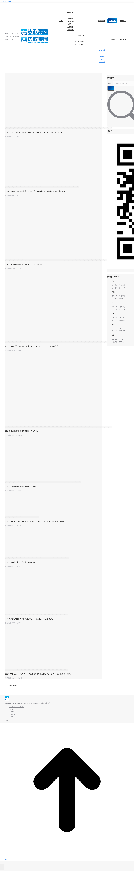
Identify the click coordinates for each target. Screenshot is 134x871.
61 (11, 686)
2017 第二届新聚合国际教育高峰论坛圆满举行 (21, 486)
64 (16, 686)
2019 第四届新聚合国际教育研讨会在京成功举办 (22, 431)
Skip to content (5, 1)
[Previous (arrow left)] (1, 867)
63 (14, 686)
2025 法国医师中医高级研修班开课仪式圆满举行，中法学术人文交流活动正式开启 (33, 132)
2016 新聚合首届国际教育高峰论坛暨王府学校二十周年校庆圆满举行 (29, 619)
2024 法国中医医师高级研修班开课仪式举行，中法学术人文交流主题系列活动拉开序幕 (35, 191)
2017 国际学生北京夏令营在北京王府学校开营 (21, 562)
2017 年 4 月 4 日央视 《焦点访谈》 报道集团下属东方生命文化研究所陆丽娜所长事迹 (34, 521)
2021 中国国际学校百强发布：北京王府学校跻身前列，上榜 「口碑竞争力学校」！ (34, 346)
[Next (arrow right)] (3, 867)
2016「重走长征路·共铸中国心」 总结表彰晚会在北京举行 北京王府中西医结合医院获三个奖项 (38, 674)
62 (13, 686)
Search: (110, 83)
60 (9, 686)
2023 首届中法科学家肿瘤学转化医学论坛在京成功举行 (24, 264)
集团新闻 (8, 136)
